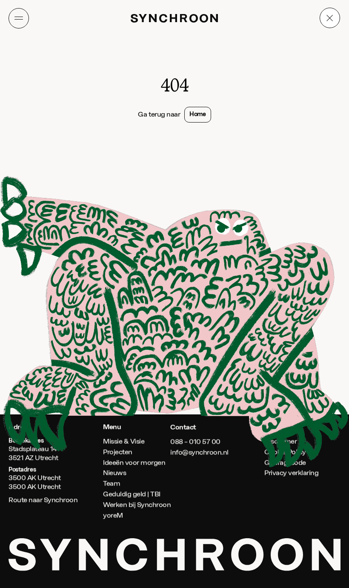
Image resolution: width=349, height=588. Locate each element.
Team (111, 484)
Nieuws (114, 473)
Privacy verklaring (291, 473)
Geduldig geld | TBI (131, 494)
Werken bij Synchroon (137, 505)
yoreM (113, 515)
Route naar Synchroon (43, 500)
